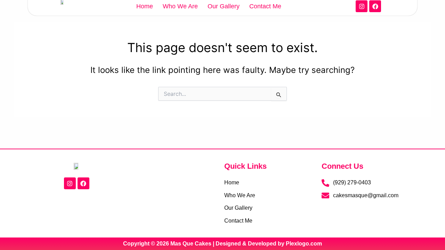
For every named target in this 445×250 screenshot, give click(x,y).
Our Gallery (224, 6)
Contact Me (265, 6)
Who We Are (180, 6)
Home (144, 6)
